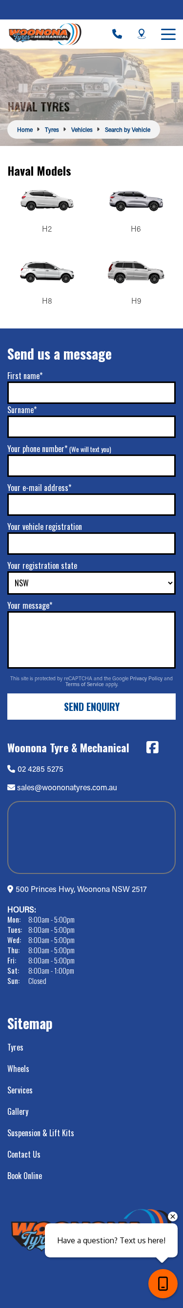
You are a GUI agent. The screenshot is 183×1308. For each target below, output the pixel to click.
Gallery (17, 1111)
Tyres (15, 1047)
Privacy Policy (147, 678)
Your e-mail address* (39, 487)
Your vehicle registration (44, 526)
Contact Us (24, 1154)
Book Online (24, 1175)
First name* (24, 376)
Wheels (18, 1068)
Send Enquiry (92, 706)
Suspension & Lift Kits (40, 1133)
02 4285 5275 (40, 768)
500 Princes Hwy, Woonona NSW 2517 (81, 889)
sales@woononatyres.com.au (67, 787)
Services (20, 1090)
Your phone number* (59, 448)
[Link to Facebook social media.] (152, 747)
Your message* (29, 605)
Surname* (22, 410)
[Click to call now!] (117, 34)
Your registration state (42, 565)
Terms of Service (85, 684)
